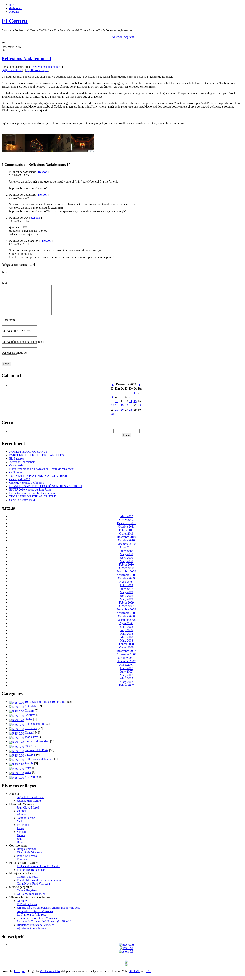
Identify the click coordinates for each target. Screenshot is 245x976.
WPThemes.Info (50, 971)
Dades (28, 719)
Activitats (30, 706)
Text (4, 283)
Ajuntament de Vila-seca (32, 928)
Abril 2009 (126, 595)
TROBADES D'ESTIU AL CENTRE (32, 496)
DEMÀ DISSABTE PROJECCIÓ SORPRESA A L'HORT (45, 486)
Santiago (22, 831)
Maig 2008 (126, 633)
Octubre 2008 (126, 616)
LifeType (19, 971)
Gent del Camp (26, 818)
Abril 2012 (126, 516)
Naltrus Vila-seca (27, 876)
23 (139, 405)
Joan (19, 838)
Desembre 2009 (126, 571)
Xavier (21, 835)
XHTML (134, 971)
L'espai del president (37, 741)
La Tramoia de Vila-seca (31, 914)
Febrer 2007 (126, 685)
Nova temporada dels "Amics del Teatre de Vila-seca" (41, 468)
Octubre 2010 (126, 540)
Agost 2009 (126, 581)
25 (116, 409)
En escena (31, 728)
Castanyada (16, 465)
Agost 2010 (126, 547)
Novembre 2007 (126, 654)
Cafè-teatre (15, 472)
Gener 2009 (126, 606)
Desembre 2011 (126, 523)
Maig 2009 (126, 592)
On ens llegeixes (27, 890)
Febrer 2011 (126, 530)
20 (126, 405)
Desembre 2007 (126, 650)
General (29, 732)
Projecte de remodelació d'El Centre (38, 866)
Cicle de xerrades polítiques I (26, 482)
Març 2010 (126, 561)
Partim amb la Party (36, 750)
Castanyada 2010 (19, 479)
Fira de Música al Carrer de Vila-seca (39, 880)
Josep (20, 828)
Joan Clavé (31, 737)
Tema (5, 272)
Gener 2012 (126, 519)
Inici (12, 4)
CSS (148, 971)
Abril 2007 (126, 678)
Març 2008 (126, 640)
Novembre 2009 (126, 575)
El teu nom (8, 319)
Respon (42, 172)
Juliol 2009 (126, 585)
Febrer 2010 (126, 564)
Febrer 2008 (126, 644)
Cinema (29, 710)
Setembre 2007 (126, 661)
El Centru (15, 20)
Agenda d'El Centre (29, 800)
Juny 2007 (126, 671)
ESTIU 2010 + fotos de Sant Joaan (30, 489)
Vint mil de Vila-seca (29, 852)
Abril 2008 (126, 637)
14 (130, 401)
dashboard (15, 8)
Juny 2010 (126, 550)
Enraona (22, 859)
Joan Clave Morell (28, 807)
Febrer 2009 (126, 602)
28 (130, 409)
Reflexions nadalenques (46, 66)
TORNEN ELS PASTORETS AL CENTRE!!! (38, 475)
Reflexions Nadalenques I (26, 58)
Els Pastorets (16, 458)
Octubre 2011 (126, 526)
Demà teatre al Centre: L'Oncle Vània (32, 493)
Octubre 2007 (126, 657)
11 (116, 401)
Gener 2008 (126, 647)
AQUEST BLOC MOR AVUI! (28, 451)
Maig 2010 (126, 554)
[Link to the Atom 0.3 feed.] (126, 951)
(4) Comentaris (12, 70)
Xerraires (22, 900)
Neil (19, 821)
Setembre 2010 (126, 543)
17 (112, 405)
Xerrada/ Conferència (22, 462)
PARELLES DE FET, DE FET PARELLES (36, 455)
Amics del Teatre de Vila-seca (35, 911)
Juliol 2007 (126, 668)
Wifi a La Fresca (27, 855)
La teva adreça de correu (16, 330)
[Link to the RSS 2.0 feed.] (126, 948)
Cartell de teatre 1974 (22, 500)
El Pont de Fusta (27, 904)
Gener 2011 (126, 533)
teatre (28, 767)
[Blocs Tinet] (126, 962)
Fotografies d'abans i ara (31, 869)
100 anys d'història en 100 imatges (45, 701)
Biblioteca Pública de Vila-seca (35, 925)
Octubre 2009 (126, 578)
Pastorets (30, 754)
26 (122, 409)
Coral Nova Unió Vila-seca (33, 883)
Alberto (21, 814)
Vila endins (31, 776)
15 (135, 401)
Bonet (20, 842)
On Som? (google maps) (31, 893)
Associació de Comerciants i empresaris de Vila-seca (48, 907)
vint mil (21, 811)
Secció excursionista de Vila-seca (37, 918)
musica (29, 745)
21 (130, 405)
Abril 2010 (126, 557)
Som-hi (29, 763)
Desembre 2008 (126, 609)
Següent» (129, 37)
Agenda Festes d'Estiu (30, 797)
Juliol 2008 (126, 626)
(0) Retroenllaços (37, 70)
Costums (30, 715)
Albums (14, 11)
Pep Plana (23, 824)
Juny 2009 (126, 588)
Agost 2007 (126, 664)
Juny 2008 (126, 630)
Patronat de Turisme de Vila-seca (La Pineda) (44, 921)
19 (122, 405)
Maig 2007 (126, 675)
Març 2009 (126, 599)
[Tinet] (126, 965)
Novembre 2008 (126, 612)
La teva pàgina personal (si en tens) (23, 341)
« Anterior (116, 37)
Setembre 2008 (126, 619)
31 (112, 413)
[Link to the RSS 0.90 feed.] (126, 944)
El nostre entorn (34, 723)
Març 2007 (126, 682)
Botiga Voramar (26, 849)
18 (116, 405)
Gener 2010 (126, 568)
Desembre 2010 (126, 537)
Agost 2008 (126, 623)
